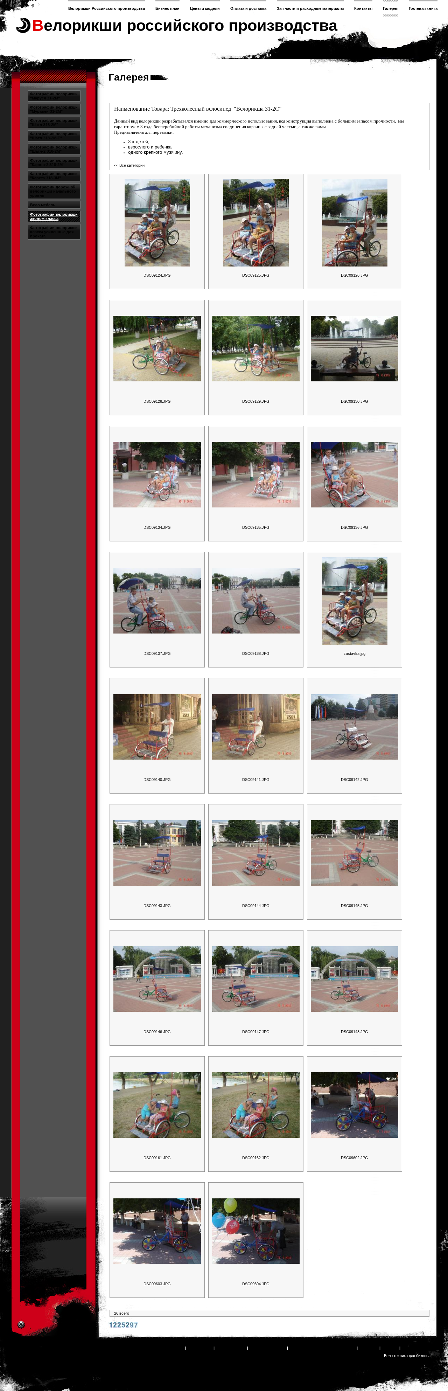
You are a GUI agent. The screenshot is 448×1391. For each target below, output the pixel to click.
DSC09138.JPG (256, 653)
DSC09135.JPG (256, 527)
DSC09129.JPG (256, 401)
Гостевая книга (423, 8)
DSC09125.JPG (256, 275)
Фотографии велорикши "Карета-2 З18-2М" (54, 162)
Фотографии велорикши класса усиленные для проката (54, 232)
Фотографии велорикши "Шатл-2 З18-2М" (54, 149)
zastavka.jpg (354, 653)
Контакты (363, 8)
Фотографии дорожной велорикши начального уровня (53, 191)
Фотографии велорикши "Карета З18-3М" (54, 176)
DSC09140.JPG (157, 779)
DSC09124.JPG (157, 275)
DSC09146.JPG (157, 1032)
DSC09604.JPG (256, 1284)
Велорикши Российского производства (106, 8)
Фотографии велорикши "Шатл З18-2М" (54, 122)
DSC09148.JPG (354, 1032)
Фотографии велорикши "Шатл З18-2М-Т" (54, 136)
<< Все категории (129, 165)
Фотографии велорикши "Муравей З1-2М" (54, 109)
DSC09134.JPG (157, 527)
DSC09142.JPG (354, 779)
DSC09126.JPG (354, 275)
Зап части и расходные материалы (310, 8)
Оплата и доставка (248, 8)
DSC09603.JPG (157, 1284)
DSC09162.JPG (256, 1158)
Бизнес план (167, 8)
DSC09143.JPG (157, 906)
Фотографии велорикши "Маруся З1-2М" (54, 96)
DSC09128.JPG (157, 401)
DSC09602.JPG (354, 1158)
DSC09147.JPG (256, 1032)
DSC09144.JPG (256, 906)
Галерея (390, 8)
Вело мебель (42, 205)
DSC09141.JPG (256, 779)
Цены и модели (205, 8)
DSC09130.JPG (354, 401)
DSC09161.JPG (157, 1158)
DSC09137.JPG (157, 653)
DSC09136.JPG (354, 527)
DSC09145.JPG (354, 906)
